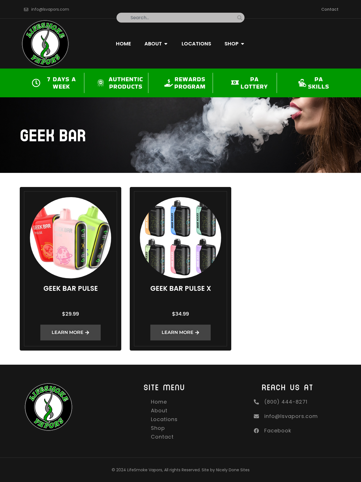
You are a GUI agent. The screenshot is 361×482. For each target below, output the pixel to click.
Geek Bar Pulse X (180, 288)
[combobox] (176, 18)
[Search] (241, 18)
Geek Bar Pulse (70, 288)
